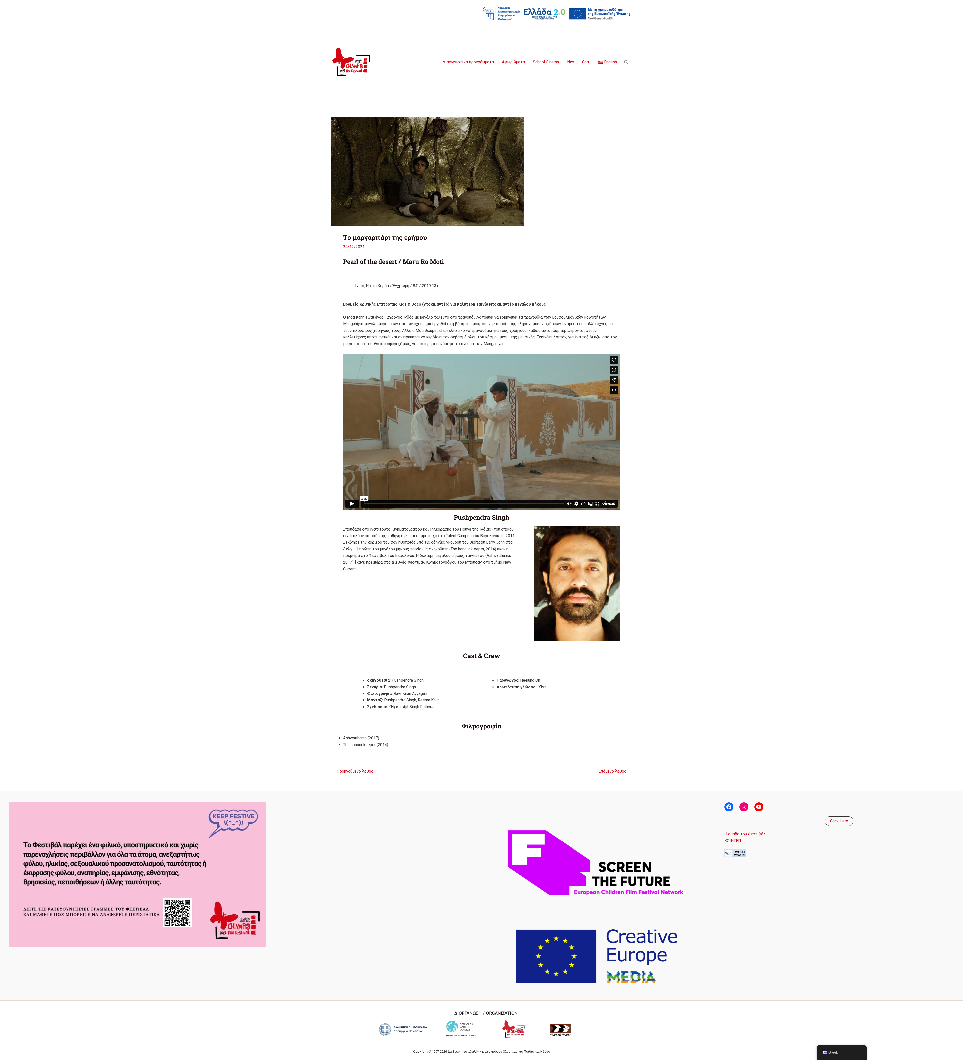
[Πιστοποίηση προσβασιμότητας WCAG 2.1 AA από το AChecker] (735, 853)
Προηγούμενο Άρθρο (352, 771)
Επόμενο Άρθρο (614, 771)
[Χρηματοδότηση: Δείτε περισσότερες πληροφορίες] (557, 13)
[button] (626, 62)
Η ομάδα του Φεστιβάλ (745, 834)
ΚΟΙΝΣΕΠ (732, 840)
